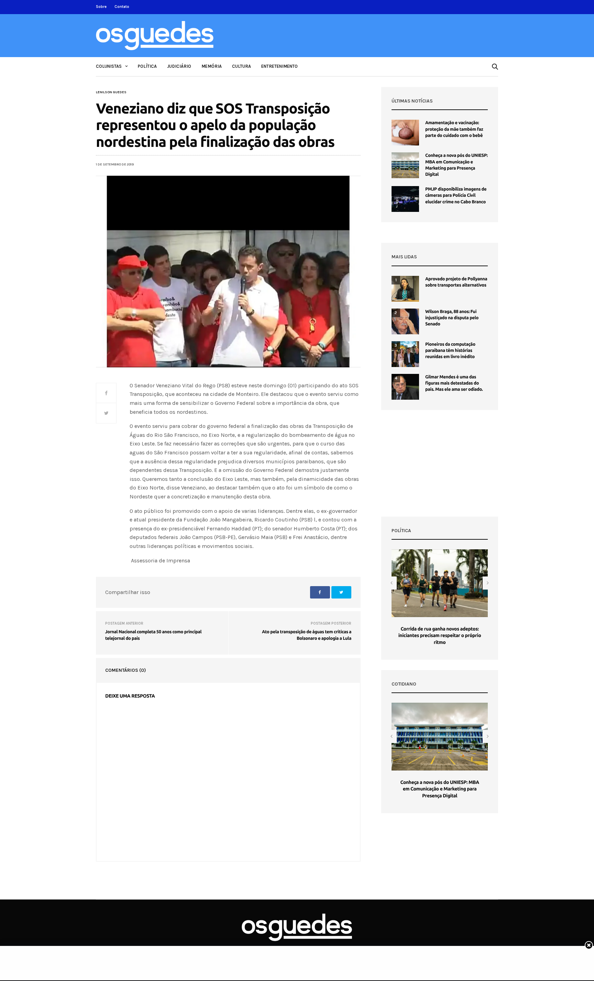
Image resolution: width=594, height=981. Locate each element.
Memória (211, 66)
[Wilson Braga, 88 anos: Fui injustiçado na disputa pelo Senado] (405, 321)
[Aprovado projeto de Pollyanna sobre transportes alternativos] (405, 289)
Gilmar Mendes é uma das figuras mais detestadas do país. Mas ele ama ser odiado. (454, 383)
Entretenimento (279, 66)
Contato (121, 6)
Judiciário (179, 66)
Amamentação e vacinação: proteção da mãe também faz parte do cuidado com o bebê (454, 129)
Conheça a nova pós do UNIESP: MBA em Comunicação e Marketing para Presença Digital (439, 788)
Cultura (241, 66)
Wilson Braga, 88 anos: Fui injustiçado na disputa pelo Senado (451, 317)
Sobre (101, 6)
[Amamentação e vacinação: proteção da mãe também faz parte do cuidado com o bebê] (405, 132)
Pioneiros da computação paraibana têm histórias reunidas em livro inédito (450, 350)
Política (147, 66)
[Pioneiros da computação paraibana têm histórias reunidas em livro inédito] (405, 354)
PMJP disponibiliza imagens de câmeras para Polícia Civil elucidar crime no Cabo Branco (455, 195)
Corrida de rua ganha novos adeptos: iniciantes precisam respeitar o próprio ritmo (439, 635)
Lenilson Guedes (111, 92)
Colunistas (109, 66)
